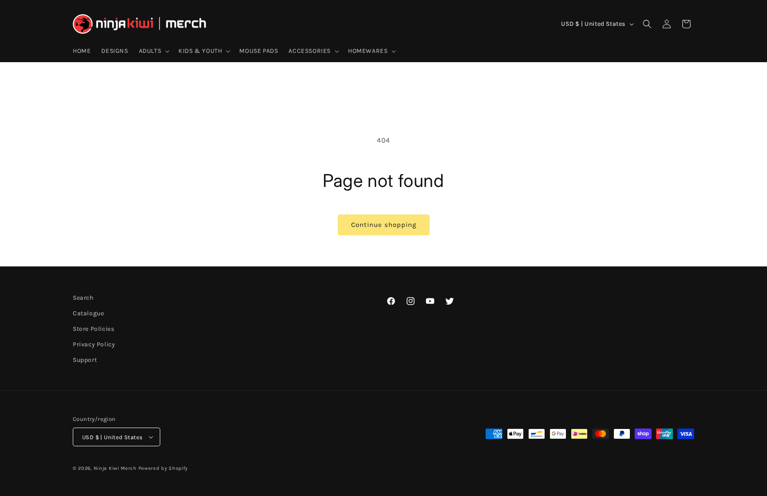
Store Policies (93, 329)
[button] (154, 51)
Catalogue (88, 313)
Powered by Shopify (163, 468)
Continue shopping (383, 225)
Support (85, 360)
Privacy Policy (94, 344)
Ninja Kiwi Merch (115, 468)
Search (83, 298)
